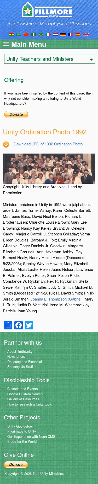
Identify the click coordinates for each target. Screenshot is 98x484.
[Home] (49, 9)
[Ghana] (11, 34)
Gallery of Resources (23, 398)
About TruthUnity (20, 351)
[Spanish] (78, 34)
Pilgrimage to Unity (21, 431)
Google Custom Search (25, 393)
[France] (70, 34)
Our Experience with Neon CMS (31, 436)
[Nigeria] (33, 34)
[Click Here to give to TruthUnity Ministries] (16, 463)
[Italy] (48, 34)
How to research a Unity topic (29, 404)
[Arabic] (18, 34)
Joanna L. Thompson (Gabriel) (57, 299)
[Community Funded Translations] (86, 34)
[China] (26, 34)
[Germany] (63, 34)
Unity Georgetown (20, 426)
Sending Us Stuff (20, 366)
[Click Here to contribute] (16, 114)
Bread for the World (22, 441)
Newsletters (16, 356)
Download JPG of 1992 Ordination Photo (48, 143)
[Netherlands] (55, 34)
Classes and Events (22, 388)
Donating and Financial (24, 361)
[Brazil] (41, 34)
